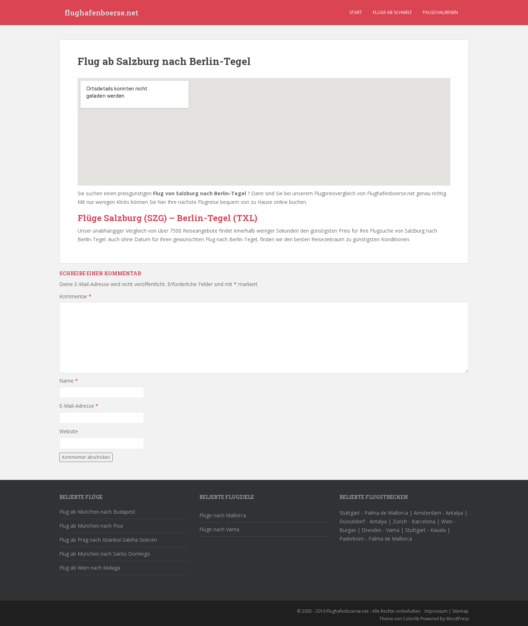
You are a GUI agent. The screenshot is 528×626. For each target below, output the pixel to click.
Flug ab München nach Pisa (91, 525)
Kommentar (75, 296)
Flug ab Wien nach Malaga (89, 567)
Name (68, 380)
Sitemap (460, 611)
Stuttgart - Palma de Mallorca (373, 512)
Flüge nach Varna (219, 529)
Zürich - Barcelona (414, 521)
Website (68, 431)
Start (355, 12)
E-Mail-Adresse (78, 405)
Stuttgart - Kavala (425, 530)
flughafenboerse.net (101, 12)
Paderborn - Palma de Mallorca (375, 538)
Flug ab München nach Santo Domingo (104, 553)
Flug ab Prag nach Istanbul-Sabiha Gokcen (108, 539)
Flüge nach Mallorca (222, 515)
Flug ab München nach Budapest (97, 511)
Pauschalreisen (440, 12)
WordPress (457, 619)
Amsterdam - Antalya (438, 512)
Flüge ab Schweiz (392, 12)
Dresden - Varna (380, 530)
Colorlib (411, 619)
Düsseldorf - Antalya (363, 521)
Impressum (436, 611)
